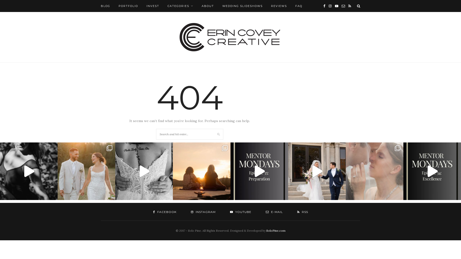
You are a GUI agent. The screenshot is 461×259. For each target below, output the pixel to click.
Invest (152, 6)
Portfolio (128, 6)
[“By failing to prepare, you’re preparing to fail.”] (259, 171)
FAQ (298, 6)
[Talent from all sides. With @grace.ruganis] (29, 171)
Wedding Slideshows (242, 6)
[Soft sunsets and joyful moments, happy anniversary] (86, 171)
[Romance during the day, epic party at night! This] (374, 171)
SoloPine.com (275, 230)
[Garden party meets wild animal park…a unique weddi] (144, 171)
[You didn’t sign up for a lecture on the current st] (432, 171)
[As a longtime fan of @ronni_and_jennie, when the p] (201, 171)
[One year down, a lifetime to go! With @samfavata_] (317, 171)
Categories (178, 6)
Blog (105, 6)
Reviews (279, 6)
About (208, 6)
